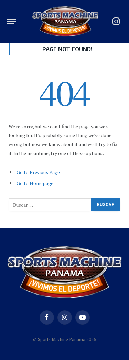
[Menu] (11, 21)
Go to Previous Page (38, 172)
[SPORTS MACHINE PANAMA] (65, 21)
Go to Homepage (35, 183)
